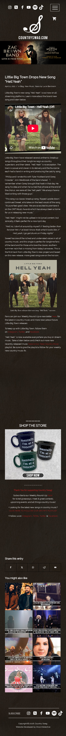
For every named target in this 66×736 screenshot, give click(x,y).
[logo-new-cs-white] (33, 24)
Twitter (22, 332)
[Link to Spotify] (35, 7)
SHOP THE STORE (33, 425)
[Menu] (55, 7)
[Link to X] (16, 7)
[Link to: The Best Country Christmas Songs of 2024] (19, 596)
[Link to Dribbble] (41, 7)
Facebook (34, 332)
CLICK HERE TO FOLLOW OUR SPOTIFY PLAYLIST (33, 511)
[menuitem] (56, 7)
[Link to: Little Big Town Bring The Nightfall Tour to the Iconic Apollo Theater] (19, 651)
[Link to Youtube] (28, 7)
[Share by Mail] (55, 567)
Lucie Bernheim (49, 86)
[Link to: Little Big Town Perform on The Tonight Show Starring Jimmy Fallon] (47, 624)
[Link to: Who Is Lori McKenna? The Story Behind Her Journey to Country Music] (47, 651)
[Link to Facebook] (22, 7)
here (54, 316)
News (37, 86)
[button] (33, 52)
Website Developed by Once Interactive (33, 727)
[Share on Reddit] (44, 567)
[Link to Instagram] (10, 7)
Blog (22, 86)
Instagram (13, 332)
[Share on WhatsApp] (33, 567)
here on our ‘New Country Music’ (43, 344)
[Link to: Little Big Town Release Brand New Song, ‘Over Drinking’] (47, 596)
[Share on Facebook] (10, 567)
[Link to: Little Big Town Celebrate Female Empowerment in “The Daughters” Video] (19, 624)
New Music (29, 86)
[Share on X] (22, 567)
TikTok (36, 516)
